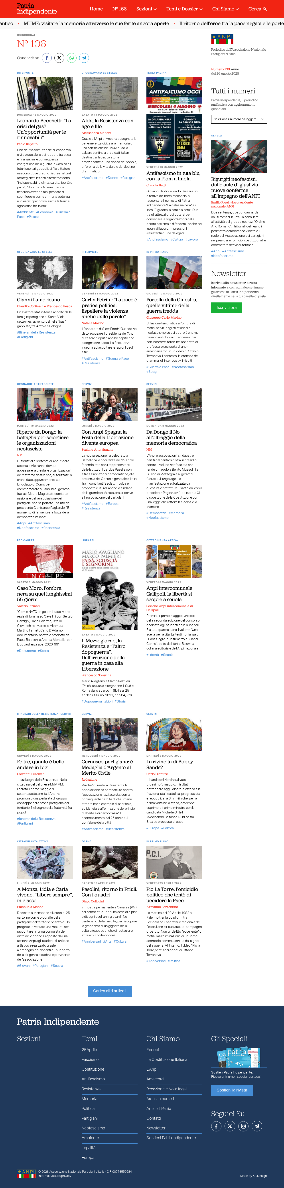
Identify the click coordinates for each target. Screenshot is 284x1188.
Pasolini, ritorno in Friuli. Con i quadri (109, 892)
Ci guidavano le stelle (99, 73)
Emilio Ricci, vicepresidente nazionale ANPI (232, 204)
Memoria (177, 513)
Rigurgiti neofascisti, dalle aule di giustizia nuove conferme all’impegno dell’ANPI (235, 187)
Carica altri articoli (109, 991)
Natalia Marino (93, 323)
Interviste (25, 73)
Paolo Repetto (27, 144)
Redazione (89, 779)
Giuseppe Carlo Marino (163, 317)
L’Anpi (151, 1070)
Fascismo (90, 1060)
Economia (45, 212)
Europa (113, 503)
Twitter (230, 1126)
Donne (113, 178)
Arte (108, 941)
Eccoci (152, 1050)
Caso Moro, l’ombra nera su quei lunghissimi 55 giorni (44, 594)
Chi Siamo (223, 9)
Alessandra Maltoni (96, 133)
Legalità (88, 1148)
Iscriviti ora (227, 308)
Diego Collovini (93, 901)
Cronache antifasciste (35, 384)
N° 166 (119, 9)
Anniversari (92, 941)
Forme (86, 841)
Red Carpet (26, 540)
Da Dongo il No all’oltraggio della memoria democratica (171, 437)
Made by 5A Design (253, 1176)
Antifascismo (93, 178)
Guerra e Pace (118, 358)
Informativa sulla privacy (54, 1176)
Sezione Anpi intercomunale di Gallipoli (169, 608)
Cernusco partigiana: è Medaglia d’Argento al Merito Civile (107, 767)
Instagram (243, 1126)
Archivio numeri (160, 1099)
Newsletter (156, 1128)
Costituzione (93, 1070)
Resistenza (92, 363)
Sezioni (144, 9)
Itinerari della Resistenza (37, 332)
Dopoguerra (93, 701)
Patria (37, 8)
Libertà (153, 655)
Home (96, 9)
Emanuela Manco (30, 907)
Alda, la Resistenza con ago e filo (108, 123)
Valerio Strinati (28, 606)
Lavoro (192, 239)
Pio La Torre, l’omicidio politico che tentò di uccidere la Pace (172, 895)
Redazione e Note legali (166, 1089)
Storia (44, 651)
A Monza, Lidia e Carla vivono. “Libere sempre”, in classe (45, 895)
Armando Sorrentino (162, 907)
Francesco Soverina (96, 675)
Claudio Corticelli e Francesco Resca (44, 306)
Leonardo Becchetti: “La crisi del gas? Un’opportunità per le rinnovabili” (44, 129)
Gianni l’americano (38, 299)
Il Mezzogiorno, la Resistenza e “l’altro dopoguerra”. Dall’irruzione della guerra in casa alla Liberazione (104, 654)
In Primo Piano (157, 252)
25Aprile (89, 1050)
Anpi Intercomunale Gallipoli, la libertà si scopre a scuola (169, 594)
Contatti (153, 1119)
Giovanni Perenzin (31, 774)
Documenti (27, 651)
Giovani (24, 965)
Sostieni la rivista (232, 1090)
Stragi (152, 371)
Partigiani (129, 178)
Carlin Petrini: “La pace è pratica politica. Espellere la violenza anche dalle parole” (109, 308)
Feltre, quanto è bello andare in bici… (40, 764)
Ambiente (26, 212)
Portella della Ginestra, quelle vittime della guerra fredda (171, 305)
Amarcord (155, 1079)
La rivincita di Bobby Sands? (169, 764)
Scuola (168, 655)
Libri (109, 701)
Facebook (216, 1126)
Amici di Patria (158, 1109)
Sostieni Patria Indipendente (171, 1138)
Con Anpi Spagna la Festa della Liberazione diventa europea (108, 437)
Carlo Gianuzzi (157, 774)
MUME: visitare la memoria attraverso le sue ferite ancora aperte (85, 23)
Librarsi (88, 540)
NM (19, 455)
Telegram (257, 1126)
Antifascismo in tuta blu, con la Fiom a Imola (173, 176)
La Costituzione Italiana (166, 1060)
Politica (34, 217)
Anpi (22, 523)
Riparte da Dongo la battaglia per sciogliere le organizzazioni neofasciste (43, 440)
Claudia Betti (156, 185)
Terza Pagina (156, 73)
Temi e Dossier (182, 9)
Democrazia (157, 513)
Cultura (177, 239)
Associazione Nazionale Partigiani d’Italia (76, 1171)
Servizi (87, 384)
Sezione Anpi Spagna (97, 449)
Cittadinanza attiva (162, 540)
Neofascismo (184, 367)
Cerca (254, 9)
